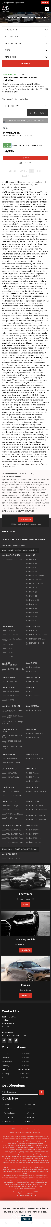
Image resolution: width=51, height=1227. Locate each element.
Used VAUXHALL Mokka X (36, 820)
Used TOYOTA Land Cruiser (13, 814)
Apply (25, 904)
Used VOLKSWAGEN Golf (12, 830)
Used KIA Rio (31, 692)
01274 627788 (9, 1032)
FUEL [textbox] (7, 50)
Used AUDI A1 (31, 559)
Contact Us (8, 1117)
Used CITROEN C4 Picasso (36, 639)
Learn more (26, 1215)
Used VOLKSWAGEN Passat (13, 834)
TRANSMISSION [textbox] (13, 43)
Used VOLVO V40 (32, 830)
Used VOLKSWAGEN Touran (13, 842)
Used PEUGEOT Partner (11, 858)
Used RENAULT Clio (9, 773)
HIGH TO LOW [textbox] (12, 106)
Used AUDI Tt (31, 620)
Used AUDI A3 (31, 563)
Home (4, 75)
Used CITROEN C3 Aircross (36, 635)
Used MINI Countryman (35, 733)
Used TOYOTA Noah (10, 818)
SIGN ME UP (25, 519)
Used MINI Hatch (32, 738)
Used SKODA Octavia (10, 791)
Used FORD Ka (32, 671)
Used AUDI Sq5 (32, 612)
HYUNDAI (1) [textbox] (11, 30)
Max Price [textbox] (11, 57)
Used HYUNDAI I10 (33, 681)
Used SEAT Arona (32, 773)
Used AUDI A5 (31, 571)
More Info (25, 950)
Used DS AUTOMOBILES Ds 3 (13, 670)
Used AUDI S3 (31, 608)
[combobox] (25, 29)
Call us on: (18, 511)
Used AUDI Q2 (31, 592)
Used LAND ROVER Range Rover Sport (12, 716)
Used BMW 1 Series (9, 631)
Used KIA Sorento (33, 696)
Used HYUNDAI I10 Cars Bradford (13, 545)
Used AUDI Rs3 (31, 604)
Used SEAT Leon (32, 777)
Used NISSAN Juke (9, 759)
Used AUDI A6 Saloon (34, 584)
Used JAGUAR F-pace (10, 696)
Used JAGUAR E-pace (10, 692)
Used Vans (8, 1109)
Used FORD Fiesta (33, 667)
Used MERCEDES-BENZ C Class (12, 742)
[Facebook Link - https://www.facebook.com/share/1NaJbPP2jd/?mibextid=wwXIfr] (4, 1040)
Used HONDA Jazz (9, 681)
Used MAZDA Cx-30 (33, 710)
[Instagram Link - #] (10, 1040)
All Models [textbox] (11, 37)
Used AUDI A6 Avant (34, 580)
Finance (30, 1109)
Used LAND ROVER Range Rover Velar (12, 722)
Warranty (30, 1113)
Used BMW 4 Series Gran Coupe (12, 639)
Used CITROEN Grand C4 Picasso (35, 644)
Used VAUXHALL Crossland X (36, 810)
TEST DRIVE (27, 163)
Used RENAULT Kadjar (10, 777)
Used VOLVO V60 (33, 834)
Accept (26, 1219)
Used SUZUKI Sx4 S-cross (36, 791)
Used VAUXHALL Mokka (35, 815)
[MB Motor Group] (5, 8)
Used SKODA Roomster (11, 795)
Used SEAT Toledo (33, 781)
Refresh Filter (37, 113)
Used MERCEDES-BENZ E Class (12, 747)
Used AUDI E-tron (32, 588)
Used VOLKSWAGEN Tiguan (13, 838)
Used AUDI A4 (31, 567)
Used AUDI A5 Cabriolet (35, 575)
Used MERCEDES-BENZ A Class (12, 736)
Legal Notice (9, 1121)
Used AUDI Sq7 (32, 616)
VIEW (27, 158)
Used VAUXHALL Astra (34, 806)
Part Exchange (9, 1113)
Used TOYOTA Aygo (10, 806)
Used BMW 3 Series (10, 635)
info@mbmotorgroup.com (14, 3)
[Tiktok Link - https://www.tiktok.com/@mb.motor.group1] (16, 1040)
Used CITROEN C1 (32, 631)
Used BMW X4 (7, 653)
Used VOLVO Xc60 (33, 842)
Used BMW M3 (8, 645)
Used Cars (12, 75)
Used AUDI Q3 (31, 596)
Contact (25, 996)
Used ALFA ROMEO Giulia (12, 559)
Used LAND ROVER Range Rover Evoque (12, 711)
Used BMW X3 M (8, 649)
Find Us (30, 1121)
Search (25, 64)
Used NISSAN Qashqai (11, 763)
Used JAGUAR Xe (9, 700)
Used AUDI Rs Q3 (32, 600)
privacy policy (34, 1129)
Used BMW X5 (7, 657)
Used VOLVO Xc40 (33, 838)
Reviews (30, 1117)
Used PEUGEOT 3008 (34, 759)
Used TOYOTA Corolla (11, 810)
